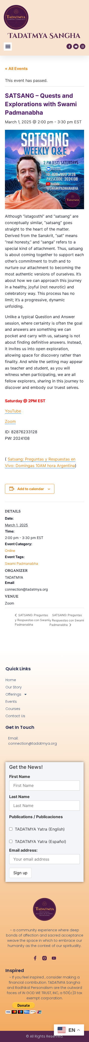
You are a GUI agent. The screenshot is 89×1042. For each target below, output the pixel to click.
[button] (8, 46)
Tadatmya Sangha (44, 35)
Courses (12, 708)
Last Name (19, 796)
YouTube (13, 410)
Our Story (13, 687)
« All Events (16, 68)
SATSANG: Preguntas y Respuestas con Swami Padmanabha (32, 619)
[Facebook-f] (69, 46)
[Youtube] (76, 46)
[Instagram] (82, 46)
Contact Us (15, 715)
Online (10, 550)
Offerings (13, 694)
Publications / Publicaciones (36, 816)
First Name (19, 776)
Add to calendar (30, 489)
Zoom (10, 421)
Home (10, 679)
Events (11, 701)
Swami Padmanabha (21, 563)
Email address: (23, 850)
